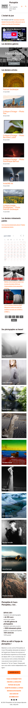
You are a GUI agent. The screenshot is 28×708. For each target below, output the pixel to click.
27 (5, 243)
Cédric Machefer (7, 382)
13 (14, 249)
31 (17, 243)
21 (17, 253)
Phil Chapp (5, 436)
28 (8, 243)
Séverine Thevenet (7, 596)
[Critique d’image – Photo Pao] (13, 101)
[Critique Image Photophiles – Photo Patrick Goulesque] (13, 197)
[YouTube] (16, 699)
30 (14, 243)
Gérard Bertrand (7, 569)
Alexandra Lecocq (7, 516)
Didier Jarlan (5, 489)
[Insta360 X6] (13, 177)
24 (5, 256)
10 (5, 249)
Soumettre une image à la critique (14, 688)
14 (17, 249)
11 (8, 249)
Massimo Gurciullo (7, 542)
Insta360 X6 (8, 183)
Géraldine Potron (7, 462)
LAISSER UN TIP (14, 672)
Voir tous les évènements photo (11, 225)
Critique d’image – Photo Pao (13, 112)
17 (5, 253)
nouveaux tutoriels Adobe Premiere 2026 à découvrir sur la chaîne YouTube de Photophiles (13, 22)
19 (11, 253)
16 (24, 249)
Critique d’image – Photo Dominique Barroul (13, 160)
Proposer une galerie (14, 685)
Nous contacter (14, 694)
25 (8, 256)
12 (11, 249)
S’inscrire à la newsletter (14, 682)
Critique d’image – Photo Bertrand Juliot (13, 136)
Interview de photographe (14, 691)
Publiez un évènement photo (14, 679)
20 (14, 253)
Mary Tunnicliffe (7, 356)
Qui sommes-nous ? (14, 697)
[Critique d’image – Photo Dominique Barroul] (13, 155)
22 (21, 253)
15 (21, 249)
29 (11, 243)
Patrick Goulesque (10, 89)
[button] (25, 6)
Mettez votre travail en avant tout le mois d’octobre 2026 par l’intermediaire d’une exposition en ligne (14, 285)
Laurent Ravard (6, 409)
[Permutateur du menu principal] (21, 6)
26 (11, 256)
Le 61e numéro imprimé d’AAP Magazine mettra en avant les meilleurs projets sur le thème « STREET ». (13, 308)
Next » (14, 320)
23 (24, 253)
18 (8, 253)
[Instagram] (14, 699)
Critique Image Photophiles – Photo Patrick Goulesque (11, 207)
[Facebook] (11, 699)
